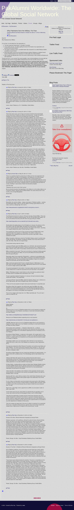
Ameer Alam (15, 173)
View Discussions (12, 35)
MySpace (5, 75)
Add (47, 26)
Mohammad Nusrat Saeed (18, 32)
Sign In (55, 1)
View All (70, 165)
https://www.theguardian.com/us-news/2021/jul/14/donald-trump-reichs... (22, 221)
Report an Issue (59, 505)
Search (72, 1)
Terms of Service (68, 505)
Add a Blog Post (54, 165)
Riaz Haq (14, 87)
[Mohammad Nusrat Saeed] (4, 33)
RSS (2, 491)
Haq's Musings (53, 67)
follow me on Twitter (67, 47)
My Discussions (13, 26)
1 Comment (55, 108)
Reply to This (5, 80)
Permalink (7, 87)
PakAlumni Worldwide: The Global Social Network (36, 11)
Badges (53, 505)
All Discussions (5, 26)
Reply (8, 108)
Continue (54, 105)
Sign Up (51, 1)
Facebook (11, 75)
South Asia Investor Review (56, 63)
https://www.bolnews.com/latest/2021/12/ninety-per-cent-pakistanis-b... (22, 320)
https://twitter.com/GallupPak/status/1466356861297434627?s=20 (21, 314)
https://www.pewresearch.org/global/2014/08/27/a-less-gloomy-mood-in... (23, 207)
